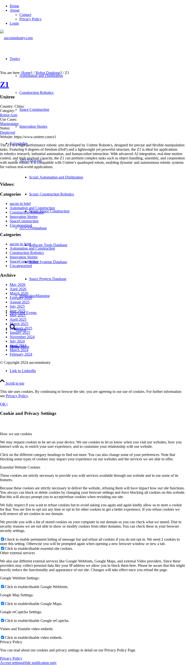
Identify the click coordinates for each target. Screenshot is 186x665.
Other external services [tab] (17, 553)
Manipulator (9, 124)
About (14, 10)
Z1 (4, 84)
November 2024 (22, 337)
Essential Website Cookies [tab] (20, 467)
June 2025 (17, 311)
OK (3, 404)
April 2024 (18, 346)
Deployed (7, 132)
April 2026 (18, 289)
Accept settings (11, 663)
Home (14, 6)
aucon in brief (20, 204)
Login (14, 23)
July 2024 (17, 341)
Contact (25, 15)
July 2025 (17, 306)
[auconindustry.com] (16, 38)
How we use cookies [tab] (16, 434)
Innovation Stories (24, 217)
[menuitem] (98, 6)
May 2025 (17, 315)
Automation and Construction (32, 208)
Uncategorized (21, 225)
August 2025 (20, 302)
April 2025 (18, 319)
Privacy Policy (30, 19)
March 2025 (19, 324)
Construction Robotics (27, 212)
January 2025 (20, 332)
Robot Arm (8, 115)
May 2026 (17, 285)
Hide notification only (40, 663)
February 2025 (21, 328)
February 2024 (21, 354)
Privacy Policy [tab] (11, 642)
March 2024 (19, 350)
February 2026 (21, 298)
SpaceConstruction (24, 221)
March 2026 (19, 293)
